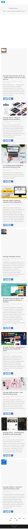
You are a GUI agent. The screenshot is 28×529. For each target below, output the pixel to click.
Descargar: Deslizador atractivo (12, 256)
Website (4, 169)
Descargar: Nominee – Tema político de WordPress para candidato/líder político (14, 348)
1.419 (23, 518)
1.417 (15, 518)
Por (13, 81)
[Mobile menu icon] (3, 2)
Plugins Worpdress (6, 81)
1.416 (11, 518)
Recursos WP (14, 525)
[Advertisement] (14, 29)
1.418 (19, 518)
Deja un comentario (6, 82)
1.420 (10, 520)
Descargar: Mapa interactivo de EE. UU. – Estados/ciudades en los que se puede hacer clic (14, 77)
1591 (17, 520)
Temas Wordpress (6, 121)
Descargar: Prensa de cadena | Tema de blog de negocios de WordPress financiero (13, 300)
